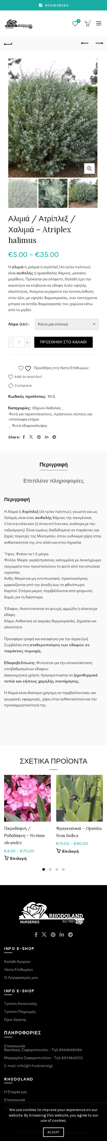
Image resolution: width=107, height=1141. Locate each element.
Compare (23, 385)
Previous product (85, 43)
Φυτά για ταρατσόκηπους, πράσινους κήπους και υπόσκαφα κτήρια (50, 417)
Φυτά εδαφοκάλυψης (29, 425)
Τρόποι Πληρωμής (20, 1011)
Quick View (46, 799)
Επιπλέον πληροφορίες (53, 481)
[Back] (8, 43)
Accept (53, 1132)
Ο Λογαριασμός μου (21, 977)
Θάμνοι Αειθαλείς (46, 408)
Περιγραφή (54, 465)
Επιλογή (18, 858)
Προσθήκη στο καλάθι (63, 342)
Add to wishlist (28, 376)
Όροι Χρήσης (15, 1019)
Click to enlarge (89, 168)
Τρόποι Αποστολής (20, 1003)
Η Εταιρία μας (15, 1092)
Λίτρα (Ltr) (18, 324)
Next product (99, 43)
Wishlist (78, 21)
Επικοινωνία (14, 1100)
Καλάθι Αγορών (17, 961)
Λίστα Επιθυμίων (18, 969)
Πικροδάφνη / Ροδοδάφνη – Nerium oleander (24, 836)
